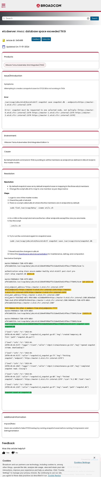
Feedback (36, 39)
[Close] (94, 457)
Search (94, 18)
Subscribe (46, 39)
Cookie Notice (54, 475)
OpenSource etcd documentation (32, 254)
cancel (88, 18)
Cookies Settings (82, 462)
